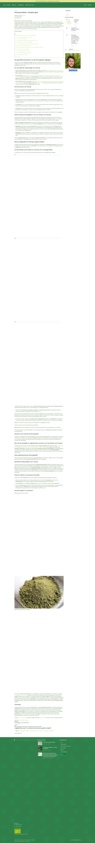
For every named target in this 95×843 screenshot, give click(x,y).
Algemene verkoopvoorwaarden (19, 841)
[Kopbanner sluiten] (93, 1)
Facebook (21, 720)
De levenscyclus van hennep (22, 38)
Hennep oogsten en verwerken (23, 54)
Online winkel (63, 748)
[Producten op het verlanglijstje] (81, 5)
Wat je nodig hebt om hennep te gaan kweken (24, 42)
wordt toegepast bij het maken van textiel (55, 70)
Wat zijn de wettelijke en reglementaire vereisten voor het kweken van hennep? (30, 47)
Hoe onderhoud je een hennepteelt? (22, 49)
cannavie (23, 15)
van (15, 695)
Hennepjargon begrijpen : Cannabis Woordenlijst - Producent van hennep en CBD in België (36, 730)
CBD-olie (62, 749)
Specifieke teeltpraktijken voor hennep (24, 50)
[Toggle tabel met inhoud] (15, 34)
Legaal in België (41, 82)
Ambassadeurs (63, 744)
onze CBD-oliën (43, 717)
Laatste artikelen (64, 751)
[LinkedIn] (64, 754)
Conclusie (18, 55)
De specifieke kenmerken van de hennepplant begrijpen (26, 35)
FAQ (61, 742)
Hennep (16, 10)
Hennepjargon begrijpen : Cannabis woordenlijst (75, 29)
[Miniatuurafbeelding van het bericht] (69, 22)
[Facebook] (63, 754)
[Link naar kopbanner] (47, 1)
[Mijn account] (77, 5)
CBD (67, 13)
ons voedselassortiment (22, 717)
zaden (17, 695)
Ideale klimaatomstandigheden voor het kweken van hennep (27, 40)
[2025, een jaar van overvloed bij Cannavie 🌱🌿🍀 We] (73, 61)
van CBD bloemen (23, 695)
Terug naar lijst (17, 723)
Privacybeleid (27, 841)
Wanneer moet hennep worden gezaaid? (24, 45)
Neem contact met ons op (66, 746)
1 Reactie (77, 32)
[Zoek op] (79, 5)
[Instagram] (61, 754)
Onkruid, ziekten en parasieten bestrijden (24, 52)
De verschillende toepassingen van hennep (25, 37)
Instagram (26, 720)
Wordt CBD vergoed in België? (76, 20)
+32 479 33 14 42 (18, 826)
